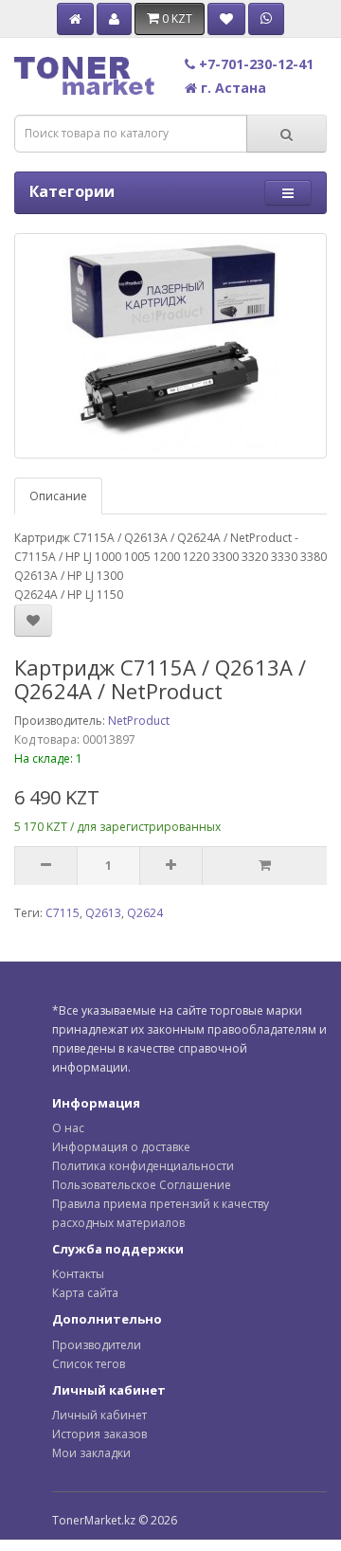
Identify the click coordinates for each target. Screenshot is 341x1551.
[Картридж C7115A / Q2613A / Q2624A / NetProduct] (170, 346)
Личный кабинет (99, 1415)
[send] (264, 866)
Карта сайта (85, 1293)
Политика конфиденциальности (143, 1166)
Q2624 (145, 913)
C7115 (62, 913)
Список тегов (88, 1364)
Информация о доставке (121, 1147)
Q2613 (103, 913)
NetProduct (139, 720)
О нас (68, 1128)
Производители (96, 1345)
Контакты (78, 1274)
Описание (58, 496)
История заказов (99, 1434)
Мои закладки (91, 1453)
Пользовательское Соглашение (141, 1185)
